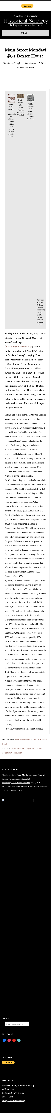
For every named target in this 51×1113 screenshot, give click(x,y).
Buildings (24, 67)
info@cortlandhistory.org (13, 1101)
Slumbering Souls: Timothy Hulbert (16, 782)
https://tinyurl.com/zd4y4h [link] (19, 346)
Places (32, 67)
